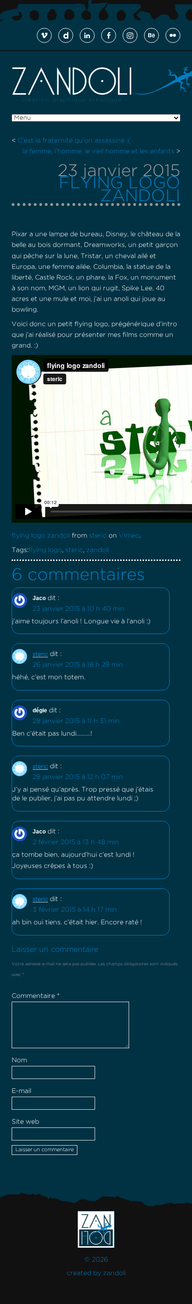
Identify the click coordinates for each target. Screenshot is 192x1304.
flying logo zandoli (41, 536)
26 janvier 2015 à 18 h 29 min (78, 665)
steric (98, 536)
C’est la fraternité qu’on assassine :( (74, 140)
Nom (19, 1060)
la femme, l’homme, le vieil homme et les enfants (98, 151)
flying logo (45, 550)
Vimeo (129, 536)
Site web (25, 1122)
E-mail (21, 1091)
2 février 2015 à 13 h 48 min (76, 842)
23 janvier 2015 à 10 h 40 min (78, 609)
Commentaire (36, 996)
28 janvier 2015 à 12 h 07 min (78, 777)
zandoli (97, 550)
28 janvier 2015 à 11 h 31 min (76, 721)
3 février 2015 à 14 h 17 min (75, 910)
